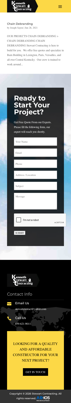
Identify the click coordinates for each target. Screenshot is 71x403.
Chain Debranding (20, 23)
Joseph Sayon (16, 27)
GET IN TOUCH (35, 372)
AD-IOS (45, 398)
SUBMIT (19, 232)
